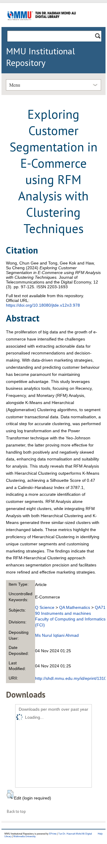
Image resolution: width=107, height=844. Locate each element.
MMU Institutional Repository (40, 56)
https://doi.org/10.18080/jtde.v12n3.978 (43, 305)
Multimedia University (24, 836)
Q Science (44, 607)
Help (100, 833)
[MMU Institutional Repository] (41, 26)
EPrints (52, 833)
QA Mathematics (74, 607)
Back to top (16, 811)
